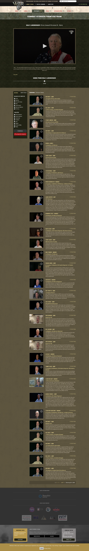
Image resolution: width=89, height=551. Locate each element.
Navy (16, 103)
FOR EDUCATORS (83, 4)
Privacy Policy (47, 548)
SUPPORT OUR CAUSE (70, 7)
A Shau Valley (18, 125)
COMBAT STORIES (30, 4)
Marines (17, 100)
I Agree (41, 548)
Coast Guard (18, 105)
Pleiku (16, 126)
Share (14, 74)
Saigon (16, 123)
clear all (20, 131)
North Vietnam (18, 114)
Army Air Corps (18, 101)
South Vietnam (18, 116)
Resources (37, 536)
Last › (62, 482)
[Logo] (71, 32)
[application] (44, 46)
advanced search (21, 134)
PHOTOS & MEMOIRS (41, 4)
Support (20, 539)
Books (52, 536)
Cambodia (17, 118)
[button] (44, 46)
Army (16, 98)
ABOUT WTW (50, 4)
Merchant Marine (19, 107)
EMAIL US (68, 539)
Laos (16, 121)
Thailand (17, 119)
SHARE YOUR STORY (57, 7)
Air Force (17, 108)
